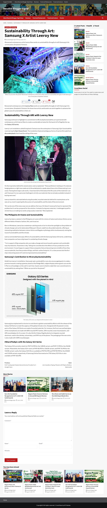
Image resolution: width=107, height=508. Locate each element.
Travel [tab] (96, 26)
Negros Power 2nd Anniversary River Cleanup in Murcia (94, 35)
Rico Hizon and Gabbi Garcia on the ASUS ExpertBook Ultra (61, 395)
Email (41, 443)
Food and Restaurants (46, 2)
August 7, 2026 (29, 492)
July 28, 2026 (43, 398)
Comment (8, 420)
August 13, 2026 (9, 492)
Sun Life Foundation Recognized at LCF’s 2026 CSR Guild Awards (14, 396)
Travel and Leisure (58, 2)
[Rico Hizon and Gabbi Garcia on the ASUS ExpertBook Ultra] (62, 384)
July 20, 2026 (67, 398)
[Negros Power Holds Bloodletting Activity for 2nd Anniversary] (79, 45)
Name (7, 443)
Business (36, 2)
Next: (57, 365)
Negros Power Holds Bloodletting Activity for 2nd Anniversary (94, 46)
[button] (103, 18)
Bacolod (31, 389)
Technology (13, 27)
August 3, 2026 (50, 492)
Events (66, 2)
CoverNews (59, 505)
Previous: (20, 365)
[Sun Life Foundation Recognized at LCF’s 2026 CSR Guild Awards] (14, 384)
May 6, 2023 (20, 39)
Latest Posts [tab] (80, 26)
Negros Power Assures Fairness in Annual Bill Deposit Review (38, 395)
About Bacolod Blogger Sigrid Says (24, 2)
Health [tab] (89, 26)
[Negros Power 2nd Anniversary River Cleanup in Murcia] (79, 34)
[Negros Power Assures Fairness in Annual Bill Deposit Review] (38, 384)
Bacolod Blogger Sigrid (15, 8)
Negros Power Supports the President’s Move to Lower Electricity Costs (93, 58)
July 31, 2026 (20, 400)
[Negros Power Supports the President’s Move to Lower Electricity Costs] (79, 57)
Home (5, 500)
